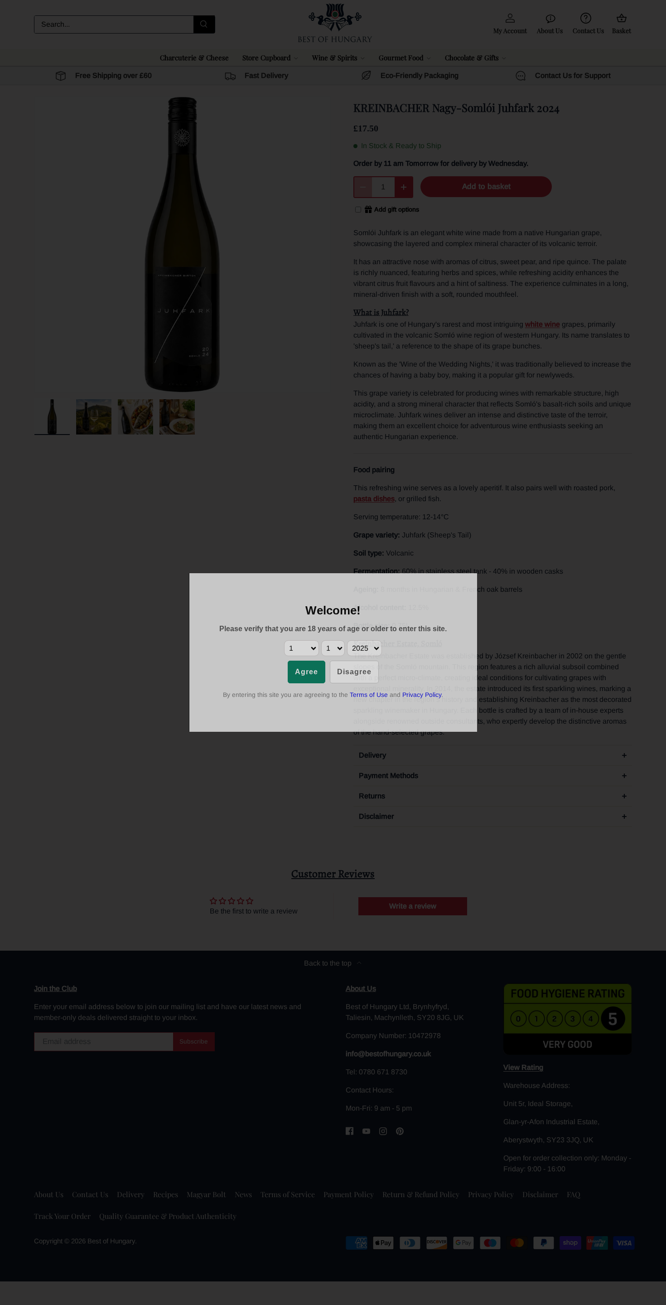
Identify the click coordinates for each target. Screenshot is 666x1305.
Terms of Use (369, 694)
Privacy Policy (421, 694)
